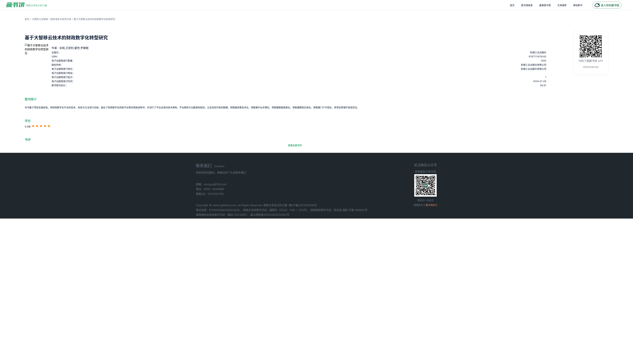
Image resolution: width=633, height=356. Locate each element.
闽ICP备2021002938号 (303, 205)
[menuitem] (512, 5)
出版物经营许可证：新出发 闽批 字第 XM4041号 (338, 210)
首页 (512, 5)
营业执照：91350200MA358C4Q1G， (219, 210)
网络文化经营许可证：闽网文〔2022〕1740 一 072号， (276, 210)
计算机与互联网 (40, 19)
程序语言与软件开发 (60, 19)
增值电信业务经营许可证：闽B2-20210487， (223, 214)
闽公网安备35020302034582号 (269, 214)
